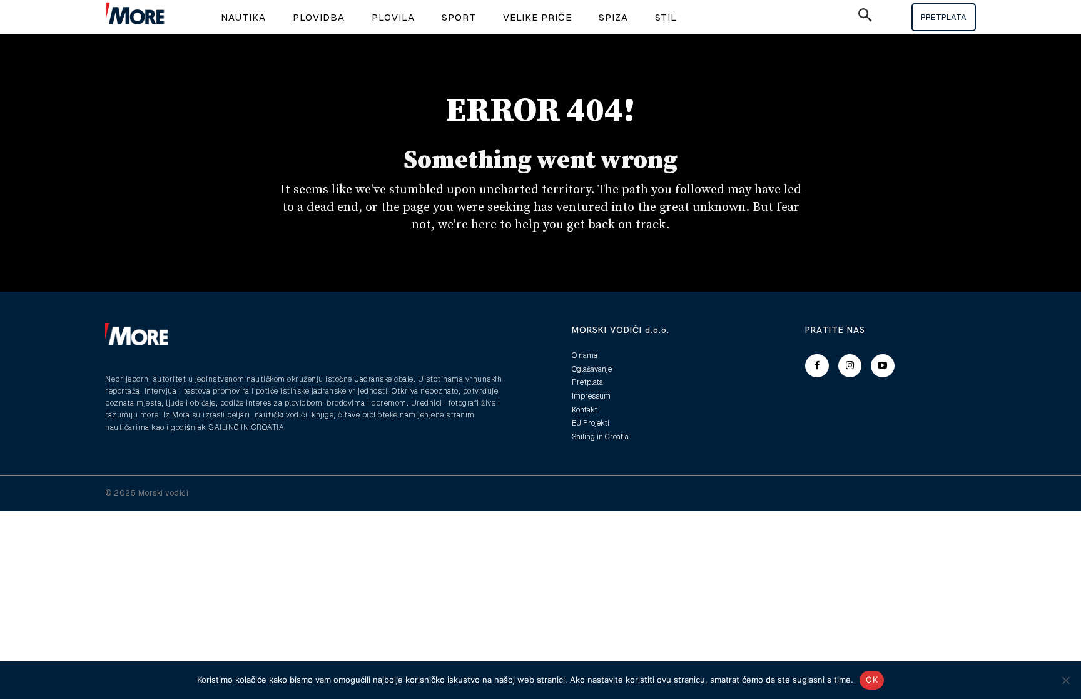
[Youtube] (883, 366)
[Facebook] (817, 366)
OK (872, 680)
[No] (1065, 680)
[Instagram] (850, 366)
